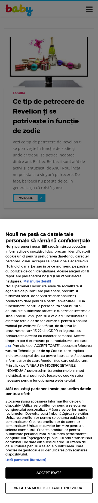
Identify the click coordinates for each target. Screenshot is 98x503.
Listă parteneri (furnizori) (25, 460)
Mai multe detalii (37, 281)
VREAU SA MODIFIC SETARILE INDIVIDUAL (49, 488)
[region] (49, 361)
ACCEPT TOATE (48, 473)
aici (8, 346)
